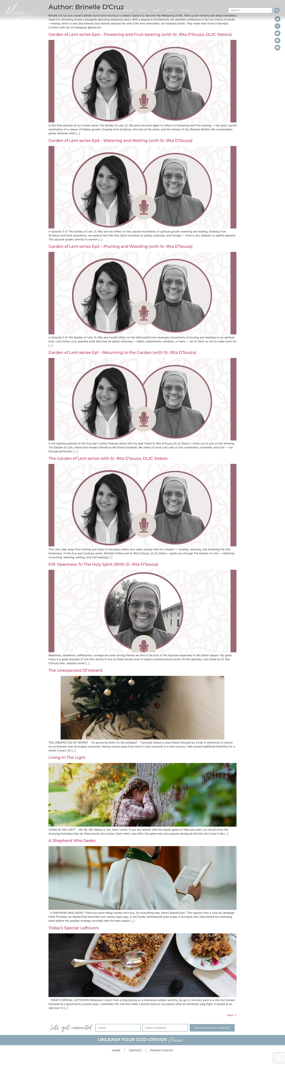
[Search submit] (277, 10)
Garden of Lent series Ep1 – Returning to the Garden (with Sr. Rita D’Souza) (122, 352)
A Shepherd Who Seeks (71, 840)
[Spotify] (277, 40)
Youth (155, 10)
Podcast (128, 10)
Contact (185, 10)
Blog (142, 10)
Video (169, 10)
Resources (106, 10)
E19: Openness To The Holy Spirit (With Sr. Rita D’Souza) (103, 564)
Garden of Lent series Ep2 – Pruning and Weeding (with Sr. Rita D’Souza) (120, 246)
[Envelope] (277, 47)
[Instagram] (277, 26)
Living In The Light (66, 757)
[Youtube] (277, 33)
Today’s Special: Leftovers (73, 927)
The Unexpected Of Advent (75, 670)
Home (90, 10)
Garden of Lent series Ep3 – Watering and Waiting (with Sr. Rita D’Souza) (120, 140)
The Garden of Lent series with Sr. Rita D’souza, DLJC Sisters (107, 458)
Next (232, 1015)
